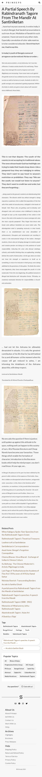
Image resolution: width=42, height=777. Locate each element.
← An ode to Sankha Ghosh (13, 648)
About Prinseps (11, 713)
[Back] (2, 2)
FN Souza (8, 668)
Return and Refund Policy (14, 753)
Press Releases (10, 742)
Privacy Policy (10, 760)
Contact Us (9, 720)
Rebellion (6, 634)
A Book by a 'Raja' (9, 616)
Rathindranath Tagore (10, 626)
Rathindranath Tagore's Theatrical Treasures (21, 538)
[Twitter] (26, 703)
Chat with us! (28, 686)
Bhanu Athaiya (15, 661)
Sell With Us (9, 717)
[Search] (39, 2)
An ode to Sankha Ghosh (12, 584)
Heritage (19, 630)
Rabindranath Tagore (20, 634)
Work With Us (10, 724)
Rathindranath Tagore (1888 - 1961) (17, 602)
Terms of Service (11, 756)
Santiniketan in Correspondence (15, 546)
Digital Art (17, 672)
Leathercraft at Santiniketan (14, 542)
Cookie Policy (10, 763)
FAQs (7, 727)
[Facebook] (19, 703)
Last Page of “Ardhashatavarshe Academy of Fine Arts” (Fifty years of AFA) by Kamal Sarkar (20, 573)
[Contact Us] (16, 703)
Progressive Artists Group (14, 665)
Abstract (8, 672)
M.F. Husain (29, 665)
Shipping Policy (10, 749)
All (5, 661)
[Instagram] (23, 703)
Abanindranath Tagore (28, 626)
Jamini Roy (30, 668)
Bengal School (7, 630)
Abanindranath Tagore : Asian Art (16, 612)
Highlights (9, 735)
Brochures (9, 738)
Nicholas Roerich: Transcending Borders (19, 580)
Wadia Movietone (10, 676)
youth (27, 630)
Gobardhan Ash (30, 672)
